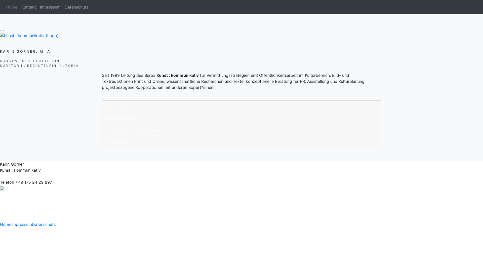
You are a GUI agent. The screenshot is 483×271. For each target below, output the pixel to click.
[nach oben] (2, 30)
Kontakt (28, 7)
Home (5, 224)
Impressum (50, 7)
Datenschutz (77, 7)
